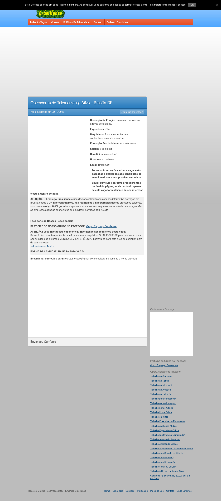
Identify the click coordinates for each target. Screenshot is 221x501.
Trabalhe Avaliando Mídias (163, 425)
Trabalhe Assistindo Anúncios (165, 439)
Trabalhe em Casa (159, 416)
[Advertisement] (110, 55)
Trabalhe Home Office (161, 412)
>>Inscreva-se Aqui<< (42, 246)
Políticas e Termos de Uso (150, 490)
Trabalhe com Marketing (162, 457)
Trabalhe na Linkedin (160, 394)
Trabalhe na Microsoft (161, 385)
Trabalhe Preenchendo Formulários (167, 421)
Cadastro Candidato (117, 22)
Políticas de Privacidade (76, 22)
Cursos (55, 22)
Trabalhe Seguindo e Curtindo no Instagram (171, 448)
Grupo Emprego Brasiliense (101, 226)
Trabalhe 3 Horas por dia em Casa (167, 471)
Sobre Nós (118, 490)
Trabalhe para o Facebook (163, 398)
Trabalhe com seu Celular (163, 466)
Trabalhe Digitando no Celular (164, 430)
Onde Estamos (184, 490)
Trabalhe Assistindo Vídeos (164, 443)
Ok (192, 4)
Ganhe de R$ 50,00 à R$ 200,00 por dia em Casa (170, 477)
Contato (98, 22)
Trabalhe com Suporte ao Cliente (166, 453)
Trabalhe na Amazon (160, 389)
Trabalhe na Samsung (161, 376)
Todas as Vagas (38, 22)
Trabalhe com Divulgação (162, 462)
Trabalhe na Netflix (159, 380)
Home (107, 490)
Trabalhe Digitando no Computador (167, 434)
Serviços (130, 490)
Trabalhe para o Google (161, 407)
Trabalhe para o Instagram (163, 403)
